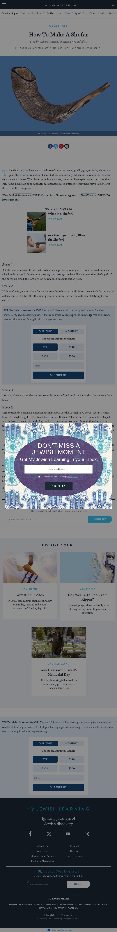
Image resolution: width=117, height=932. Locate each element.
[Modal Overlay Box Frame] (58, 466)
